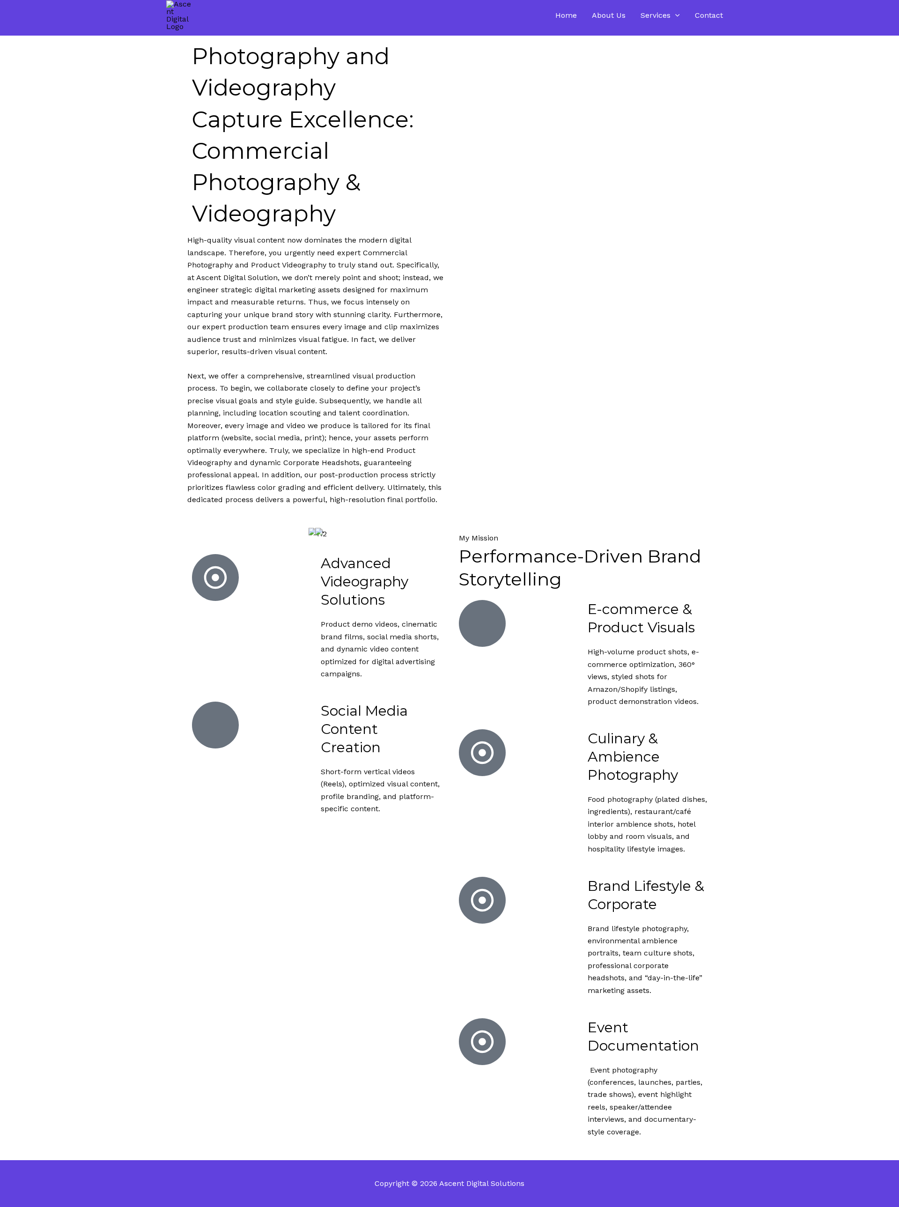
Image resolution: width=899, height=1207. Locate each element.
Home (566, 15)
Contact (709, 15)
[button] (675, 15)
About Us (609, 15)
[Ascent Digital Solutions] (180, 14)
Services (656, 15)
